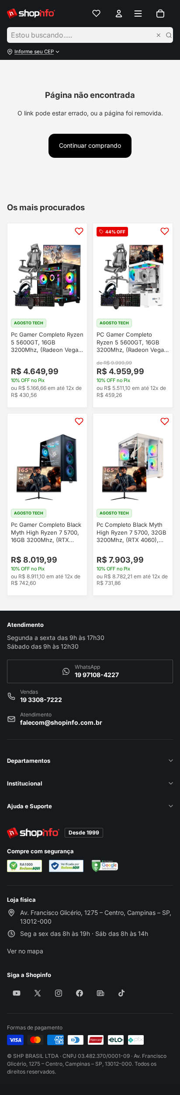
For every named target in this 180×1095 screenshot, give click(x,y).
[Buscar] (168, 35)
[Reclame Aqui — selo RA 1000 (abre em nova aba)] (24, 866)
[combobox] (83, 35)
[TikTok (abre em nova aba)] (121, 993)
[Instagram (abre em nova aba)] (58, 993)
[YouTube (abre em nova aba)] (16, 993)
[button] (90, 51)
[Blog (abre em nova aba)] (100, 993)
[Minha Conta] (118, 13)
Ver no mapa (25, 954)
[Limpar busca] (159, 35)
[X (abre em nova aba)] (37, 993)
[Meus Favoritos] (96, 14)
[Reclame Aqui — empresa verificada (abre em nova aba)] (66, 866)
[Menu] (138, 14)
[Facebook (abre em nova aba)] (79, 993)
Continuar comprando (90, 145)
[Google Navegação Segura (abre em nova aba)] (104, 866)
